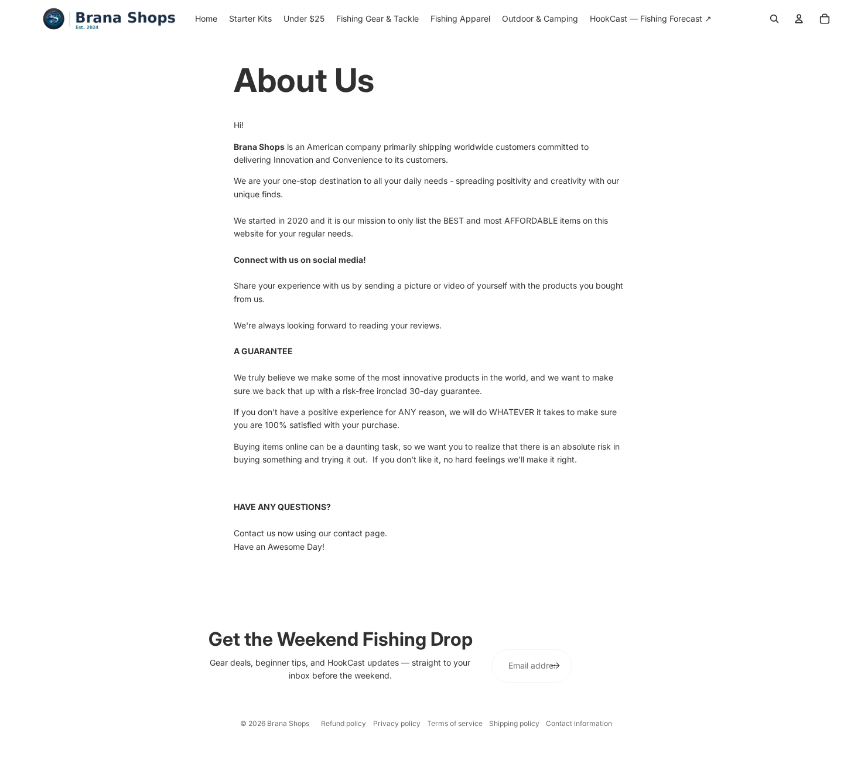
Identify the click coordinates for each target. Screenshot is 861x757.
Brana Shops (288, 723)
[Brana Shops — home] (109, 18)
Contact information (579, 723)
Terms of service (455, 723)
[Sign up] (555, 666)
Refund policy (343, 723)
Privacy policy (397, 723)
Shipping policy (514, 723)
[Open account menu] (799, 19)
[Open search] (774, 19)
